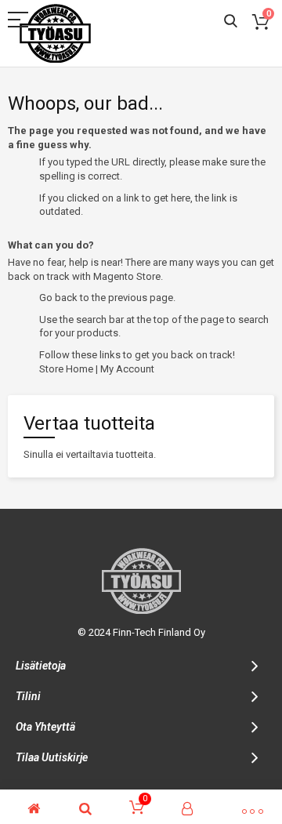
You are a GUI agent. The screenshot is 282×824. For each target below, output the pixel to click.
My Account (127, 369)
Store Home (66, 369)
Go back (58, 297)
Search (230, 21)
